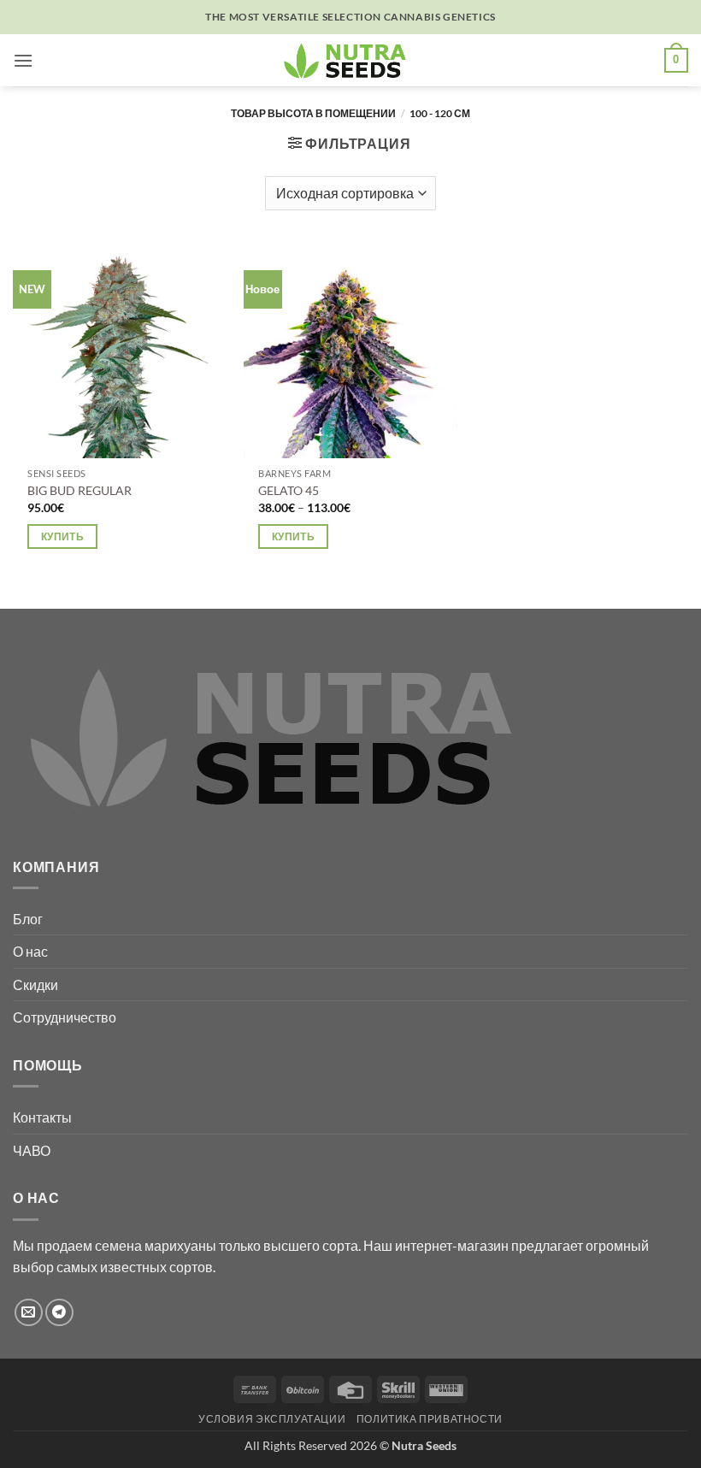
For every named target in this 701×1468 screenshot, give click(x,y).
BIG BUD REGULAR (79, 490)
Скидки (35, 984)
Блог (28, 919)
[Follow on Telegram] (59, 1313)
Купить (62, 536)
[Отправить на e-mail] (29, 1313)
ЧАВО (31, 1150)
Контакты (42, 1117)
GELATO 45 (288, 490)
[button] (23, 60)
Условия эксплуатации (271, 1418)
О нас (30, 951)
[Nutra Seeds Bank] (350, 60)
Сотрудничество (64, 1017)
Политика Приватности (429, 1418)
